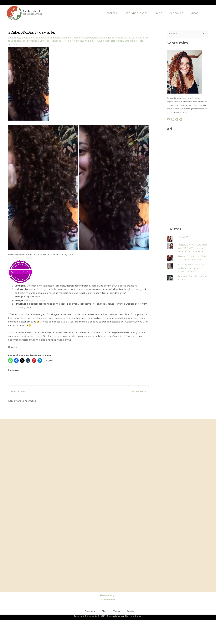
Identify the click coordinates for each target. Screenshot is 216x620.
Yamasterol (14, 44)
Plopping (77, 40)
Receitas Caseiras (83, 37)
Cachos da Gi (108, 599)
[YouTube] (168, 119)
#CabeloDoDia (40, 37)
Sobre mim (112, 13)
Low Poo (45, 40)
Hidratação (56, 37)
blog (159, 13)
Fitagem (17, 40)
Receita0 (68, 37)
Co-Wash (132, 37)
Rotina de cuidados (104, 37)
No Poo (66, 40)
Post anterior (17, 391)
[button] (137, 13)
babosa (121, 37)
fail (9, 40)
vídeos (194, 13)
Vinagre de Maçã (134, 40)
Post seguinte (140, 391)
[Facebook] (177, 119)
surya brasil (89, 40)
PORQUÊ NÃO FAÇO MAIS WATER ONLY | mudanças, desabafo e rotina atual (193, 248)
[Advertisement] (187, 179)
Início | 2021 (184, 237)
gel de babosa (31, 40)
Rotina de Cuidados (136, 13)
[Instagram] (172, 119)
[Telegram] (181, 119)
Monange (56, 40)
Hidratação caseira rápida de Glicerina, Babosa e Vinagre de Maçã (191, 268)
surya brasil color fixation (110, 40)
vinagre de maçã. (35, 300)
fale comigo (176, 13)
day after (143, 37)
